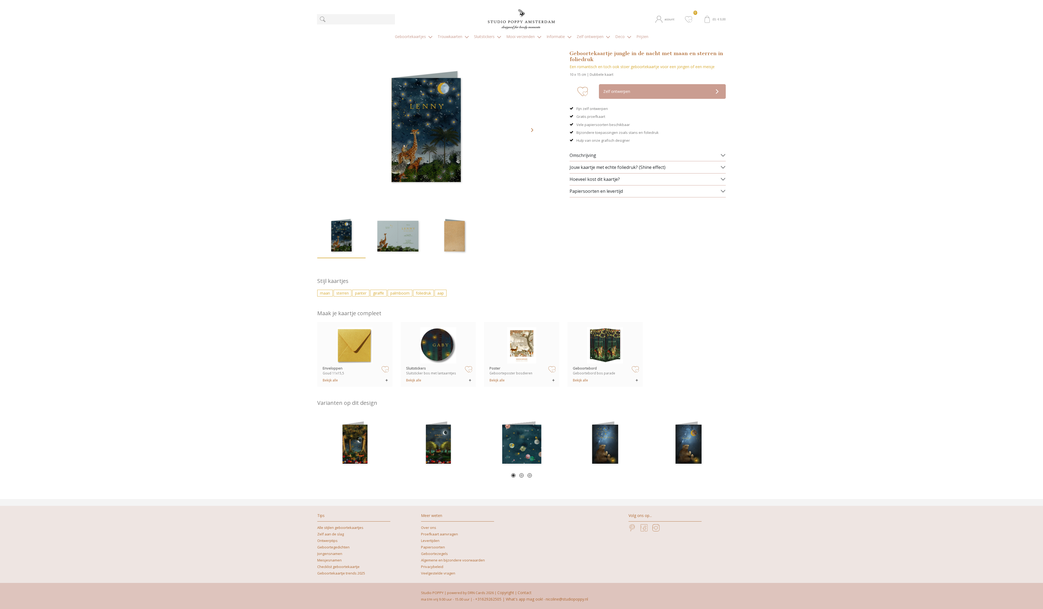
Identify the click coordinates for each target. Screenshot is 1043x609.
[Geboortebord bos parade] (605, 345)
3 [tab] (529, 475)
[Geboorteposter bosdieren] (521, 345)
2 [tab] (521, 475)
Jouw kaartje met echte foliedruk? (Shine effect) (617, 167)
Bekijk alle (330, 380)
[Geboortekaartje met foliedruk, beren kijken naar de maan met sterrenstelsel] (688, 444)
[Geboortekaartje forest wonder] (355, 444)
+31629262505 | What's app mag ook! (509, 599)
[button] (667, 19)
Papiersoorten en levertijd (596, 191)
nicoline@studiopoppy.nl (567, 599)
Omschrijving (583, 155)
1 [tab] (513, 475)
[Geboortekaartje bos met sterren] (438, 444)
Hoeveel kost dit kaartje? (595, 179)
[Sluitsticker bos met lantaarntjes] (438, 345)
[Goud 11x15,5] (355, 345)
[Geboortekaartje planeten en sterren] (522, 444)
